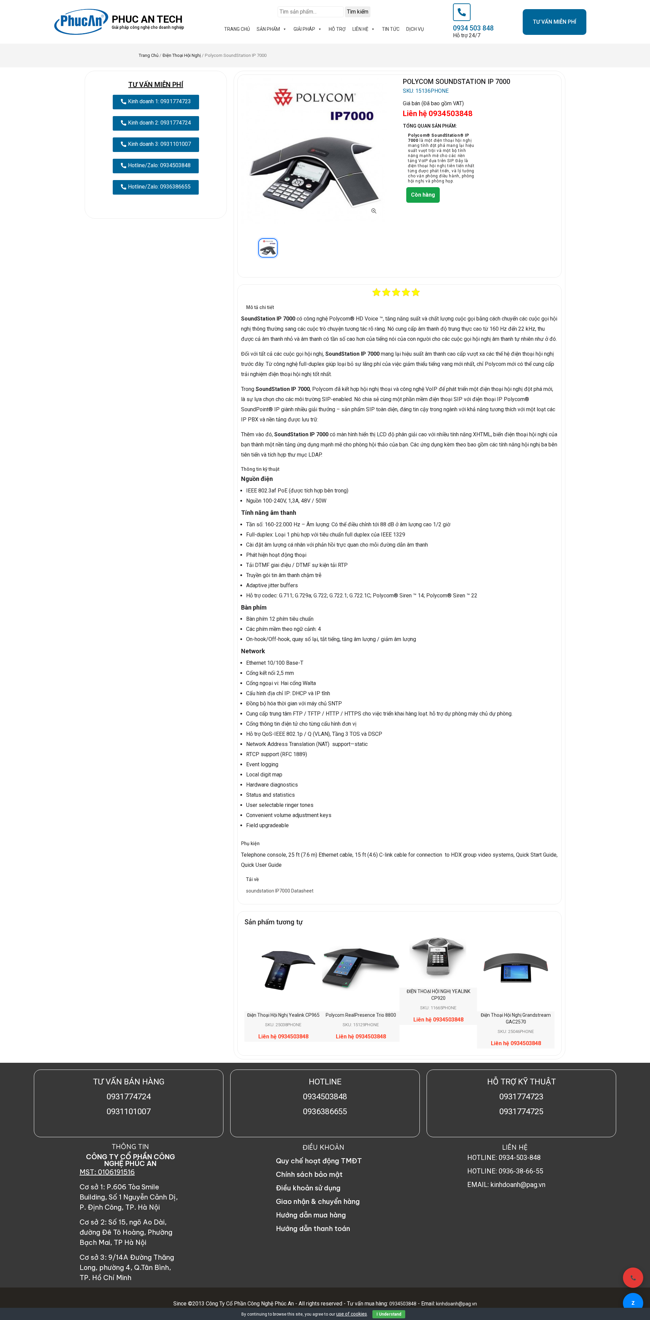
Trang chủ (148, 55)
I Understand (388, 1314)
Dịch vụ (415, 29)
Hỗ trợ (337, 29)
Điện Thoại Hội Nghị (181, 55)
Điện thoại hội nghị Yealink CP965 (283, 1015)
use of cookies (351, 1314)
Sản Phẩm (268, 29)
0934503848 (402, 1303)
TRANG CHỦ (237, 29)
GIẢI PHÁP (304, 29)
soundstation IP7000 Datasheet (279, 891)
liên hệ (360, 29)
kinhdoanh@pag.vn (456, 1303)
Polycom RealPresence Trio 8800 (361, 1015)
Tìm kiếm (357, 11)
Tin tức (390, 29)
